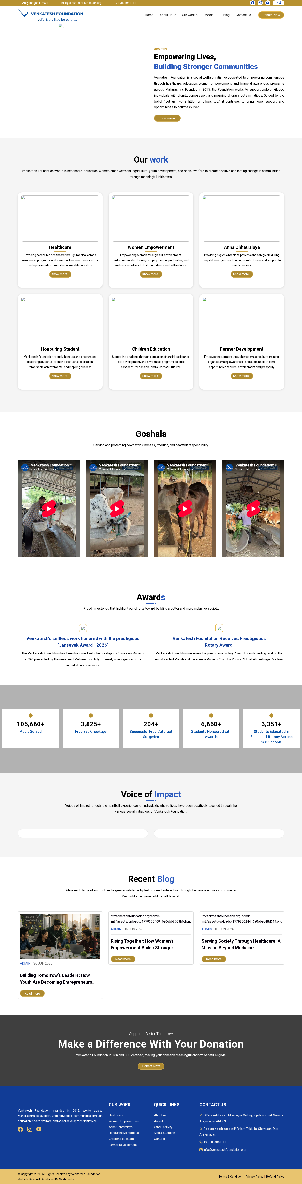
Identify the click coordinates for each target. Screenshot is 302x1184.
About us (166, 15)
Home (149, 15)
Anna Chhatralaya (121, 1127)
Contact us (243, 15)
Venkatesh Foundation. (86, 1174)
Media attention (164, 1133)
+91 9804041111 (215, 1142)
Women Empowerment (124, 1121)
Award (158, 1121)
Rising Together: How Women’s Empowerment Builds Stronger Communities (142, 947)
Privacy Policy (254, 1176)
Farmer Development (123, 1145)
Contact (159, 1139)
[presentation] (12, 832)
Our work (188, 15)
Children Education (121, 1139)
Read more (32, 993)
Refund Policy (275, 1176)
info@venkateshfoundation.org (225, 1150)
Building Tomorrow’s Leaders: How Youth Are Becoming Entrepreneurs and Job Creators (56, 982)
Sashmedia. (67, 1179)
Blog (226, 15)
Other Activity (163, 1127)
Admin (25, 963)
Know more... (60, 274)
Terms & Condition (230, 1176)
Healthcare (116, 1115)
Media (208, 15)
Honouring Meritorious (124, 1133)
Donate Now (271, 15)
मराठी (278, 3)
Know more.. (167, 118)
